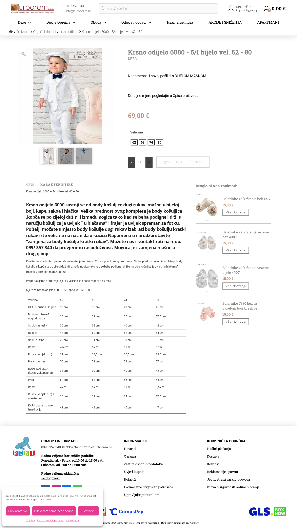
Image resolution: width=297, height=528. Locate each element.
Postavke (88, 511)
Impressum (72, 520)
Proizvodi (22, 31)
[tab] (33, 184)
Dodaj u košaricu (185, 162)
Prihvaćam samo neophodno (54, 511)
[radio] (134, 142)
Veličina (136, 132)
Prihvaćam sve (18, 511)
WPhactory (192, 522)
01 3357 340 (71, 447)
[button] (274, 8)
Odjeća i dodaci (44, 31)
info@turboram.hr (98, 447)
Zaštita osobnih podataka (50, 520)
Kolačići (30, 520)
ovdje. (48, 499)
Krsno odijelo (68, 31)
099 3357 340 (51, 447)
